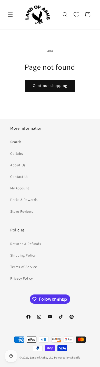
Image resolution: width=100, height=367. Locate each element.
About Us (18, 165)
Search (16, 141)
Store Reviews (21, 211)
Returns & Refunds (25, 243)
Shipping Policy (23, 255)
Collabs (16, 153)
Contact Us (19, 176)
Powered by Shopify (67, 357)
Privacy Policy (21, 278)
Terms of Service (23, 266)
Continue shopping (50, 85)
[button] (10, 14)
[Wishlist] (76, 14)
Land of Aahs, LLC (42, 357)
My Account (19, 188)
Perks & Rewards (24, 199)
